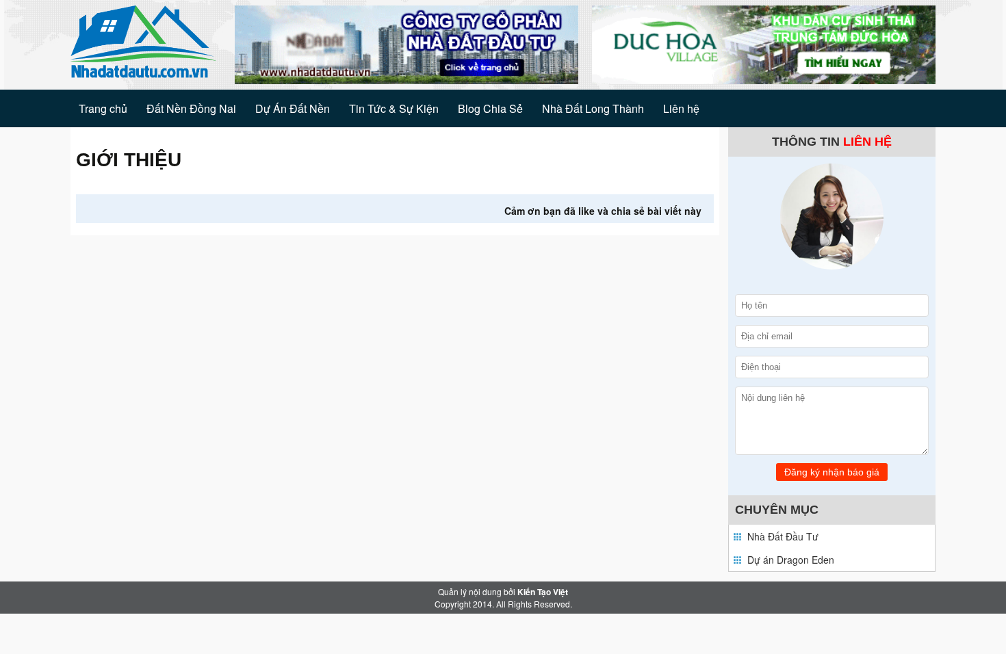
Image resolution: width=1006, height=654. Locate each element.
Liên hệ (681, 108)
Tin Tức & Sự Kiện (394, 108)
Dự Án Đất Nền (292, 108)
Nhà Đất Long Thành (593, 108)
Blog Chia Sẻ (490, 108)
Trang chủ (103, 108)
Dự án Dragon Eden (790, 559)
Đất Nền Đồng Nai (191, 108)
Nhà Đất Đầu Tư (782, 536)
